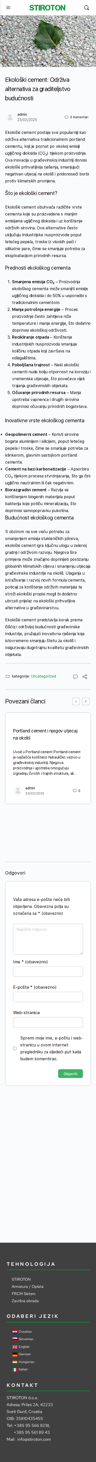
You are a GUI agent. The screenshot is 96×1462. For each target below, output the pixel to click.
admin (22, 114)
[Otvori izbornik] (8, 7)
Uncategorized (43, 676)
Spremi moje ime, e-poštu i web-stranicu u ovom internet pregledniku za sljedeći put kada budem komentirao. (51, 1048)
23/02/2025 (27, 120)
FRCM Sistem (24, 1293)
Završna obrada (25, 1300)
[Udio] (85, 677)
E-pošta (35, 987)
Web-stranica (26, 1012)
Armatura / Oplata (28, 1286)
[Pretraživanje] (86, 7)
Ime (30, 961)
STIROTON (21, 1279)
